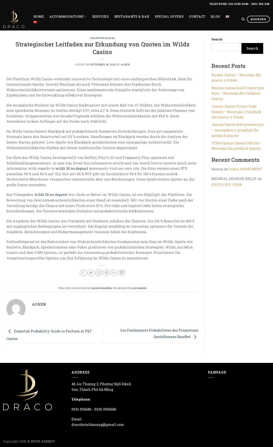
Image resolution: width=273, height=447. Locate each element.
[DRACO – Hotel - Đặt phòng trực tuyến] (13, 19)
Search (216, 39)
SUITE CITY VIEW (226, 185)
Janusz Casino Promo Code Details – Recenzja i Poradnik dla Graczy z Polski (236, 111)
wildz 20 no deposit (71, 168)
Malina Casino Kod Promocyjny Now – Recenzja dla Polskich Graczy (238, 93)
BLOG (215, 16)
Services (100, 16)
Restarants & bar (131, 16)
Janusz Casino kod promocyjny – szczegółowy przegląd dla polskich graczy (237, 130)
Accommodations (66, 16)
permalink (139, 288)
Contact (197, 16)
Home (38, 16)
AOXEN (125, 64)
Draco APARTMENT (245, 169)
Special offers (169, 16)
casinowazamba (102, 38)
